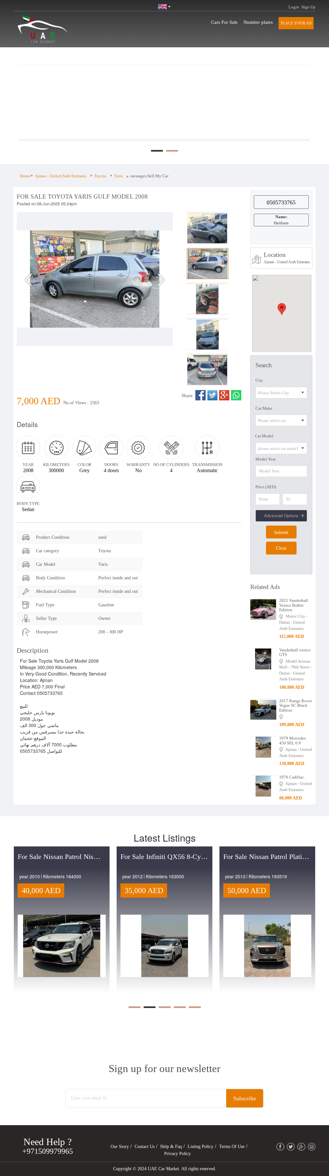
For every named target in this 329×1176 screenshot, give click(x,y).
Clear (281, 548)
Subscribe (244, 1098)
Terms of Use (232, 1146)
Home (25, 175)
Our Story (120, 1146)
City (259, 380)
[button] (28, 309)
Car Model (264, 436)
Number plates (258, 22)
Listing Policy (200, 1146)
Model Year (265, 459)
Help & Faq (171, 1146)
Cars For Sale (224, 22)
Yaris (118, 175)
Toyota (100, 175)
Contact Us (145, 1146)
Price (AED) (265, 486)
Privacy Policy (177, 1153)
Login (294, 7)
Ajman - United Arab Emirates (60, 175)
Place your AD (296, 23)
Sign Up (308, 7)
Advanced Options (281, 515)
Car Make (263, 408)
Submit (281, 532)
